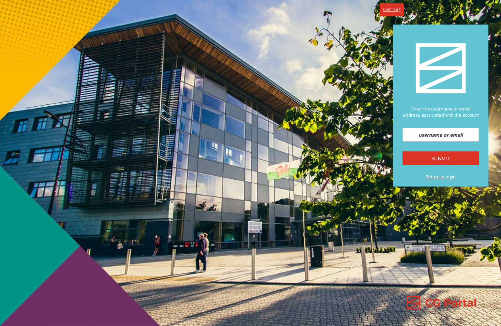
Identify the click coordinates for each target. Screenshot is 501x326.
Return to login (441, 177)
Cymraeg (391, 9)
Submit (440, 158)
